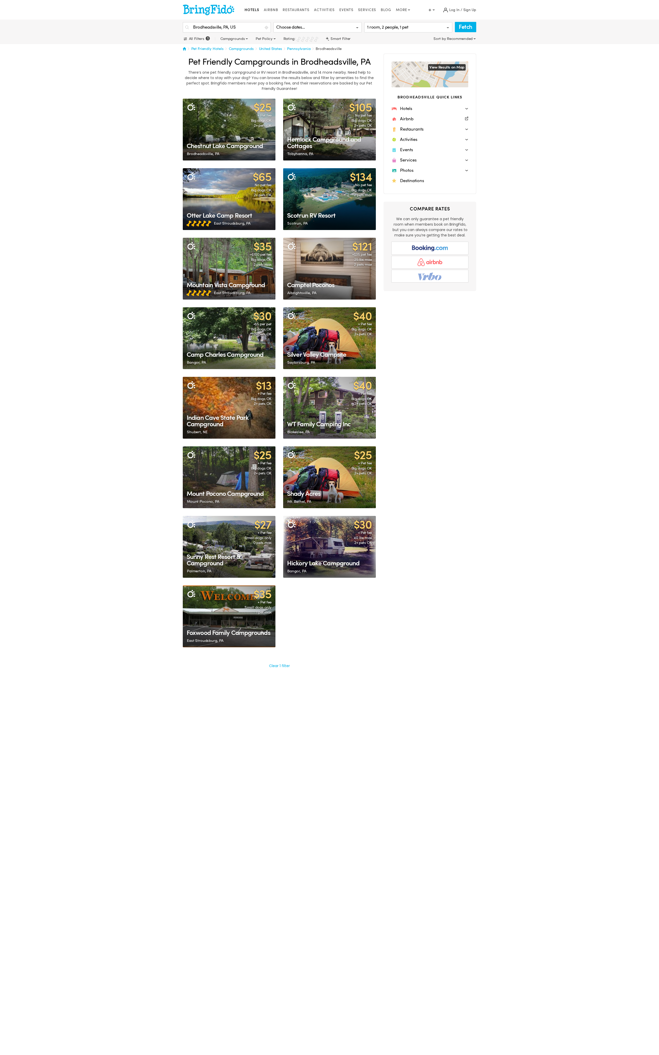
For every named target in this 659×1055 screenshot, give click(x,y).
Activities (324, 10)
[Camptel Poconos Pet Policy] (329, 269)
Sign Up (469, 10)
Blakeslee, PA (298, 432)
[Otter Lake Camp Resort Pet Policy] (229, 199)
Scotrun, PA (297, 223)
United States (270, 48)
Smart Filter (340, 38)
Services (367, 10)
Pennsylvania (298, 48)
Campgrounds (241, 48)
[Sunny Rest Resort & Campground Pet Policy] (229, 547)
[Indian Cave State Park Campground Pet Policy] (229, 408)
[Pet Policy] (191, 107)
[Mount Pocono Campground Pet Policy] (229, 477)
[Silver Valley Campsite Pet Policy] (329, 338)
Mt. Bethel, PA (299, 501)
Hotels (252, 10)
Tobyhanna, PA (300, 153)
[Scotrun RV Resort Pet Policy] (329, 199)
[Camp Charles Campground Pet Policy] (229, 338)
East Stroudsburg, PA (232, 223)
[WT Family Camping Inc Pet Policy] (329, 408)
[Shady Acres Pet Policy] (329, 477)
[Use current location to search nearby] (267, 27)
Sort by (440, 38)
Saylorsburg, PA (301, 362)
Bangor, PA (196, 362)
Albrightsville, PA (301, 292)
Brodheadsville (329, 48)
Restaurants (296, 10)
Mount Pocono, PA (203, 501)
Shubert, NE (197, 432)
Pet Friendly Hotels (207, 48)
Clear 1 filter (279, 665)
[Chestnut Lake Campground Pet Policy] (229, 129)
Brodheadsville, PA (203, 153)
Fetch (465, 26)
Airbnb (271, 10)
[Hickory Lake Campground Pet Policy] (329, 547)
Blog (386, 10)
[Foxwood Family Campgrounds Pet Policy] (229, 616)
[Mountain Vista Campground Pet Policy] (229, 269)
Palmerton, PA (199, 571)
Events (346, 10)
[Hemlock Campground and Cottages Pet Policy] (329, 129)
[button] (430, 109)
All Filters (198, 38)
